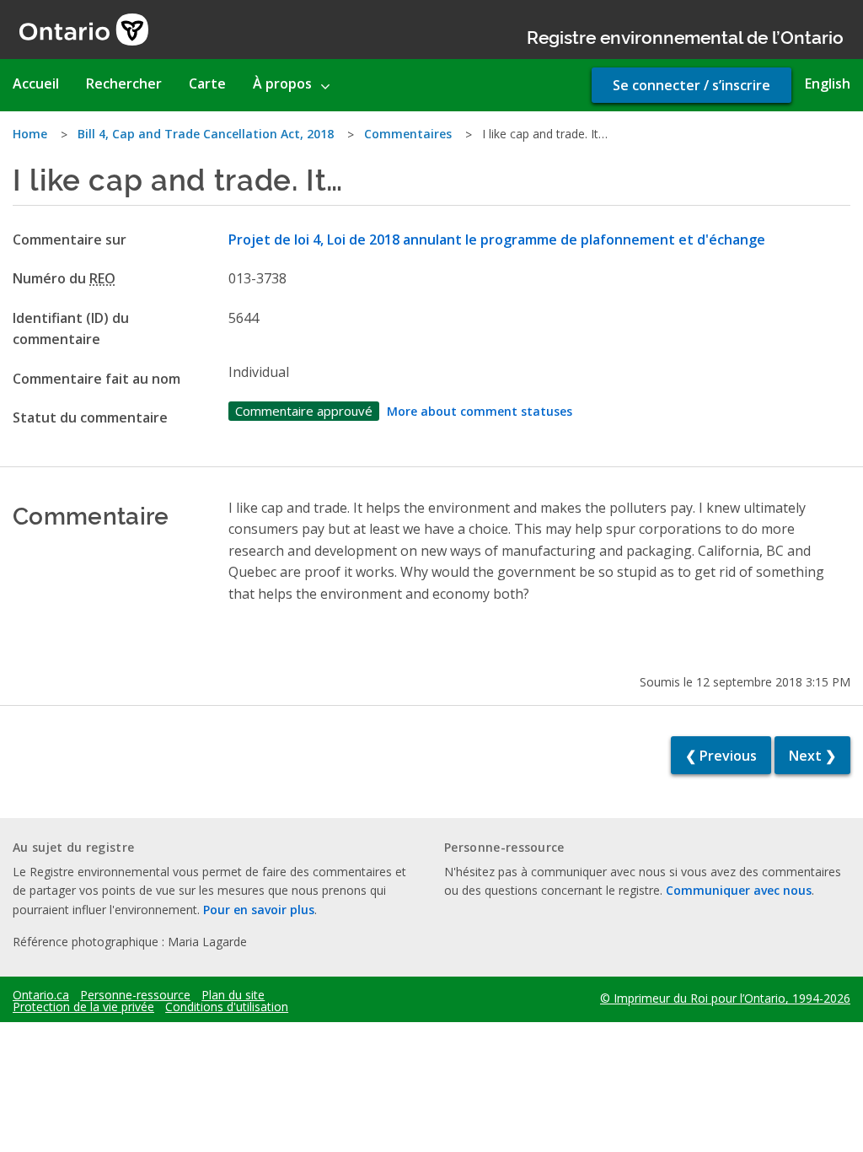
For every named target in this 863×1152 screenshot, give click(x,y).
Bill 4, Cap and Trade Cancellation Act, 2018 (206, 134)
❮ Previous (721, 755)
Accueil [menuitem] (36, 83)
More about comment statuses (479, 411)
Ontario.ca (41, 995)
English (827, 83)
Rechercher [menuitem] (124, 83)
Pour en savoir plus (258, 910)
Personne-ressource (135, 995)
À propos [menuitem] (282, 83)
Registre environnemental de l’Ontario (685, 36)
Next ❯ (812, 755)
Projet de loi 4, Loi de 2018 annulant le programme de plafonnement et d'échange (496, 239)
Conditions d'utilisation (226, 1007)
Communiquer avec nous (739, 890)
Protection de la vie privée (83, 1007)
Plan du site (233, 995)
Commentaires (408, 134)
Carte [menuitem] (207, 83)
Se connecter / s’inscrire (691, 85)
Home (30, 134)
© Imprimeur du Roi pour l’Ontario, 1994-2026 (725, 998)
